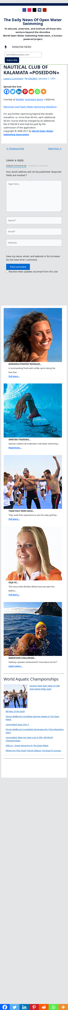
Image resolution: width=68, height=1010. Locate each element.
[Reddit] (31, 93)
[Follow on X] (34, 10)
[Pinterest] (25, 93)
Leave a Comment (13, 78)
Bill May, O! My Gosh (15, 711)
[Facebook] (6, 93)
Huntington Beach (34, 99)
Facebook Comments (38, 165)
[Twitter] (12, 93)
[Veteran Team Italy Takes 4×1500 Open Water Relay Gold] (15, 696)
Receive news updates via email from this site (33, 271)
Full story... (14, 376)
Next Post (55, 148)
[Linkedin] (19, 93)
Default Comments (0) (16, 165)
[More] (43, 93)
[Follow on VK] (39, 10)
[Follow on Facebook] (24, 10)
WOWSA (20, 99)
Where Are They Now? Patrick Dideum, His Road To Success (33, 750)
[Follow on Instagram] (29, 10)
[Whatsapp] (37, 93)
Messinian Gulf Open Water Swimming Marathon (30, 106)
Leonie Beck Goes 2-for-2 (17, 724)
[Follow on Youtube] (44, 10)
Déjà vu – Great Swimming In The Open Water (27, 745)
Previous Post (15, 148)
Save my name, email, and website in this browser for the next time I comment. (33, 258)
